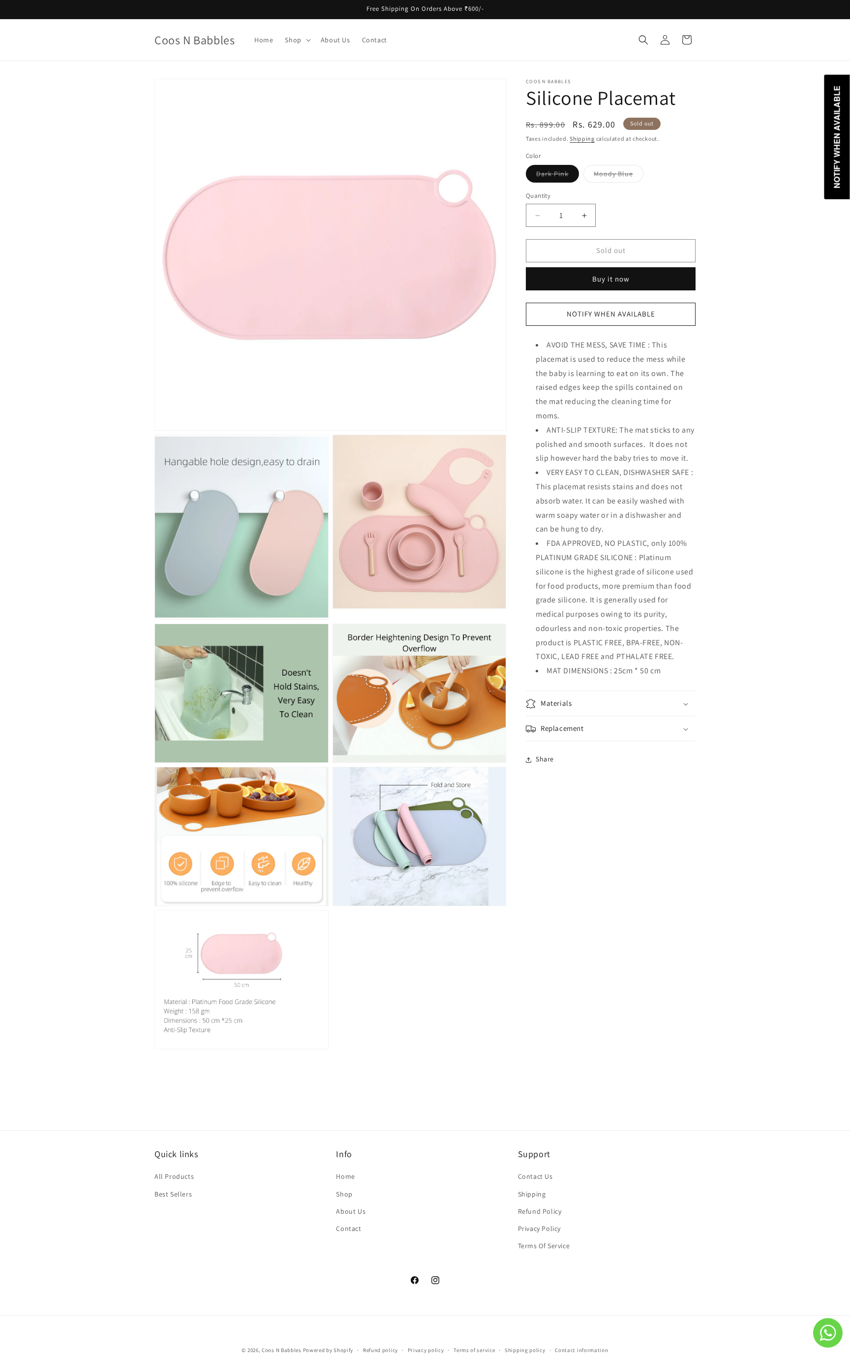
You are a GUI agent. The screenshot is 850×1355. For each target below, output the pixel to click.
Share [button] (545, 759)
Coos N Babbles (282, 1350)
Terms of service (474, 1349)
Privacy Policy (539, 1228)
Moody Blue (618, 176)
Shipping (582, 138)
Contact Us (535, 1176)
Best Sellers (173, 1194)
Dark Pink (557, 176)
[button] (296, 40)
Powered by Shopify (328, 1350)
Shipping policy (525, 1349)
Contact (348, 1228)
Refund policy (380, 1349)
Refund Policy (540, 1211)
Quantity (538, 196)
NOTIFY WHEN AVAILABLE (611, 314)
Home (345, 1176)
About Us (350, 1211)
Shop (344, 1194)
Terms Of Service (544, 1245)
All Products (174, 1176)
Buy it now (611, 279)
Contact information (581, 1349)
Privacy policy (426, 1349)
